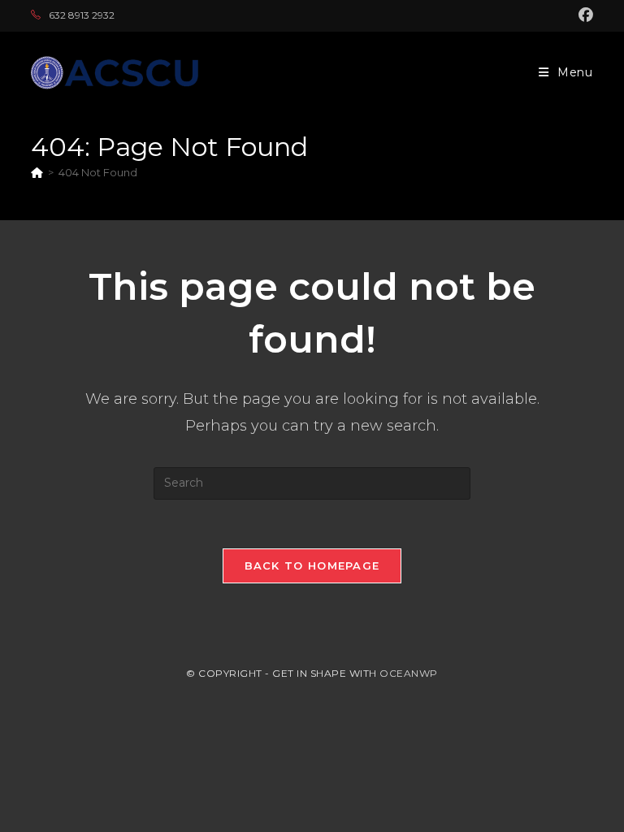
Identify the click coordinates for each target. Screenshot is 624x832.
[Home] (37, 172)
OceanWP (408, 673)
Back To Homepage (312, 565)
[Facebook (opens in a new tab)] (583, 15)
